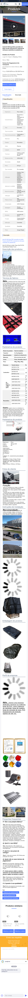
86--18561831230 (23, 1)
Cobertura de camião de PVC (11, 892)
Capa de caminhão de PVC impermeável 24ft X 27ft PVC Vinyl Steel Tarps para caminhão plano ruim (19, 925)
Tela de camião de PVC (9, 895)
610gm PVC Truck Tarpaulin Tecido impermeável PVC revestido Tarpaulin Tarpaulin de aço (7, 925)
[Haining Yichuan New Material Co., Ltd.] (6, 4)
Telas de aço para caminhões (11, 898)
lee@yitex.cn (5, 1)
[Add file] (2, 995)
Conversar (25, 4)
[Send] (26, 995)
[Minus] (26, 961)
